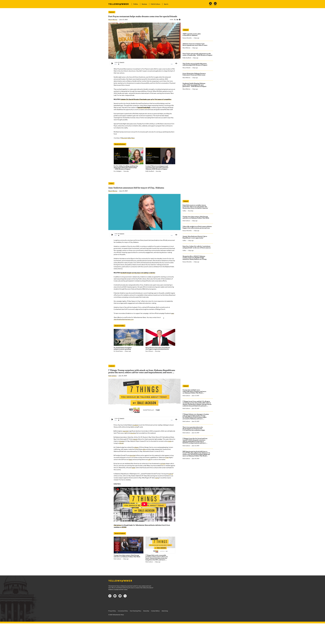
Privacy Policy (112, 611)
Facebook (180, 19)
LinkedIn (177, 19)
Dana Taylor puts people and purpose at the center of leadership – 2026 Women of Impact (197, 54)
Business (111, 12)
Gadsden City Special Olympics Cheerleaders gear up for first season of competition (146, 99)
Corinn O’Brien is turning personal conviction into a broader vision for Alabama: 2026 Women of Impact (156, 167)
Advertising (165, 611)
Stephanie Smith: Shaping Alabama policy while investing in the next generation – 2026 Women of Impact (194, 84)
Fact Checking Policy (135, 611)
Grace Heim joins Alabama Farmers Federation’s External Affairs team (194, 74)
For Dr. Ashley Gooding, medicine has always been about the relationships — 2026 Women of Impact (126, 167)
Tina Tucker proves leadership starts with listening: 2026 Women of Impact (195, 64)
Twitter (175, 19)
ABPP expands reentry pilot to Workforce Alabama (192, 34)
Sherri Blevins (112, 19)
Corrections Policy (123, 611)
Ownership (146, 611)
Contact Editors (155, 611)
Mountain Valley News (128, 138)
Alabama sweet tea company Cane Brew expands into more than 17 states (195, 44)
